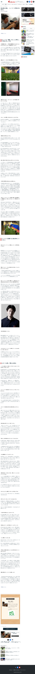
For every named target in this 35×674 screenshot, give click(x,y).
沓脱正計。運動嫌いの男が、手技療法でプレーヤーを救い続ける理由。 (5, 642)
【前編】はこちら (3, 33)
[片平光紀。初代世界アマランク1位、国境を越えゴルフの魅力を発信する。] (24, 34)
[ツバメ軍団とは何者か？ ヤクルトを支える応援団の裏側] (24, 37)
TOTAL (31, 28)
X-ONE (20, 672)
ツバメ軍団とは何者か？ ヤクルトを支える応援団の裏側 (30, 37)
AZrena (11, 1)
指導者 (5, 626)
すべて (3, 4)
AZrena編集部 (5, 11)
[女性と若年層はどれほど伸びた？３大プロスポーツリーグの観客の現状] (24, 43)
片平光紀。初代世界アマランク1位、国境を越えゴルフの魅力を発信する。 (30, 34)
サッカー (9, 4)
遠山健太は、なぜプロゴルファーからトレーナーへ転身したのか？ (15, 642)
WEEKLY (24, 28)
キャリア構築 (2, 626)
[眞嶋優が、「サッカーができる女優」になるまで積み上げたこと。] (24, 31)
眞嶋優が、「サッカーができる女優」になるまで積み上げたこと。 (30, 31)
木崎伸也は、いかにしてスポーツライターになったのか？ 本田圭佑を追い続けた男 (30, 40)
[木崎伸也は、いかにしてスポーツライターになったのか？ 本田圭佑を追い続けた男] (24, 40)
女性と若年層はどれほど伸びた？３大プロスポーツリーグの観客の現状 (30, 43)
